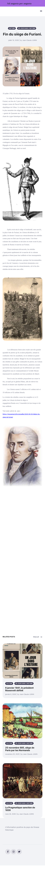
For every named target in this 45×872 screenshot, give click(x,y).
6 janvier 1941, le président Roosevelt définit (19, 689)
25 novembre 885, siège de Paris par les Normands (19, 749)
